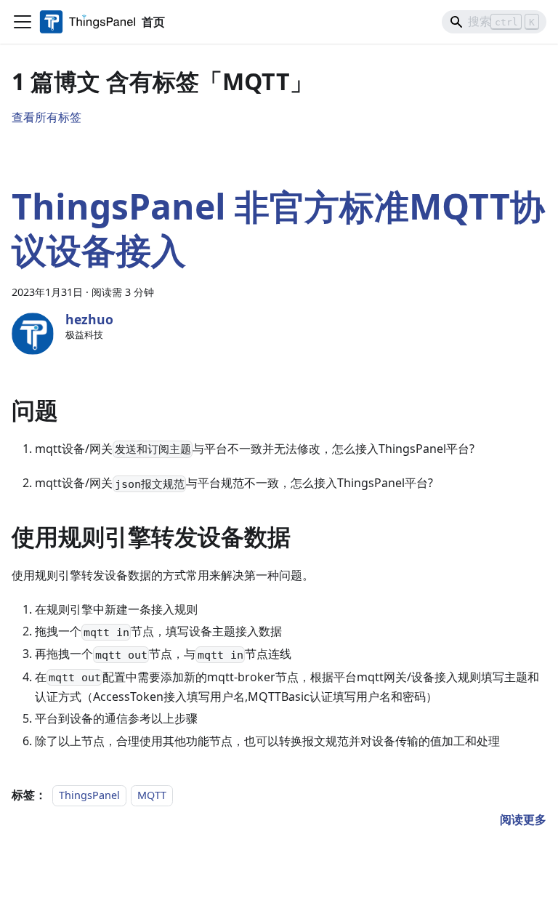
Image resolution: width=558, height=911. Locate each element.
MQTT (151, 795)
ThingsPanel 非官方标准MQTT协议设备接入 (278, 227)
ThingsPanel (89, 795)
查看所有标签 (46, 117)
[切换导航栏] (22, 22)
